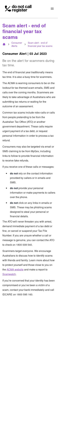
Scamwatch (9, 274)
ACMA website (15, 269)
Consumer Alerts (16, 44)
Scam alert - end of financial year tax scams (40, 44)
